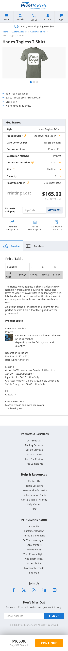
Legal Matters (34, 544)
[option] (34, 62)
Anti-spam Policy (34, 558)
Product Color (14, 135)
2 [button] (34, 82)
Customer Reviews (34, 530)
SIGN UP (54, 615)
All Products (34, 440)
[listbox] (47, 136)
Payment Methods (34, 568)
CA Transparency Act (34, 540)
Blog (34, 508)
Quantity (12, 176)
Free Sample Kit (34, 463)
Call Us (34, 19)
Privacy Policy (34, 549)
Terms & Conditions (34, 535)
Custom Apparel (19, 31)
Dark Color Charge (17, 142)
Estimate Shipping (10, 210)
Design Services (34, 449)
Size (9, 169)
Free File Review (34, 459)
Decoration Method (18, 155)
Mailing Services (34, 445)
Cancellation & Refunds (34, 499)
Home (5, 31)
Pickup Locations (34, 485)
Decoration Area (16, 149)
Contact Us (34, 481)
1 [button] (31, 82)
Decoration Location (18, 162)
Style (9, 129)
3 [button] (37, 82)
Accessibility (34, 563)
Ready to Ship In (16, 182)
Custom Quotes (34, 454)
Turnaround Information (34, 490)
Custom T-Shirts (38, 31)
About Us (34, 526)
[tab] (11, 246)
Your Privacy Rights (34, 554)
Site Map (34, 572)
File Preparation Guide (34, 495)
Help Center (34, 504)
